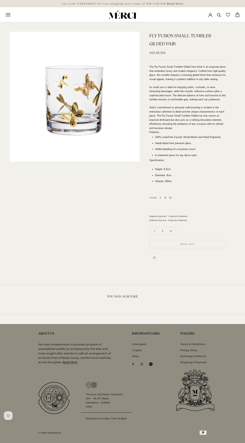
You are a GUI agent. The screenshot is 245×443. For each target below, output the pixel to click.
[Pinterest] (170, 198)
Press (135, 356)
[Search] (219, 15)
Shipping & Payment (193, 362)
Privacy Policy (189, 350)
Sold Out (187, 244)
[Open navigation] (8, 14)
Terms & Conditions (192, 344)
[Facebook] (160, 198)
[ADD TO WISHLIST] (154, 258)
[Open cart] (237, 15)
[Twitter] (165, 198)
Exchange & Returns (193, 356)
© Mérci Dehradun (49, 433)
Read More (175, 3)
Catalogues (139, 344)
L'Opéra (137, 350)
